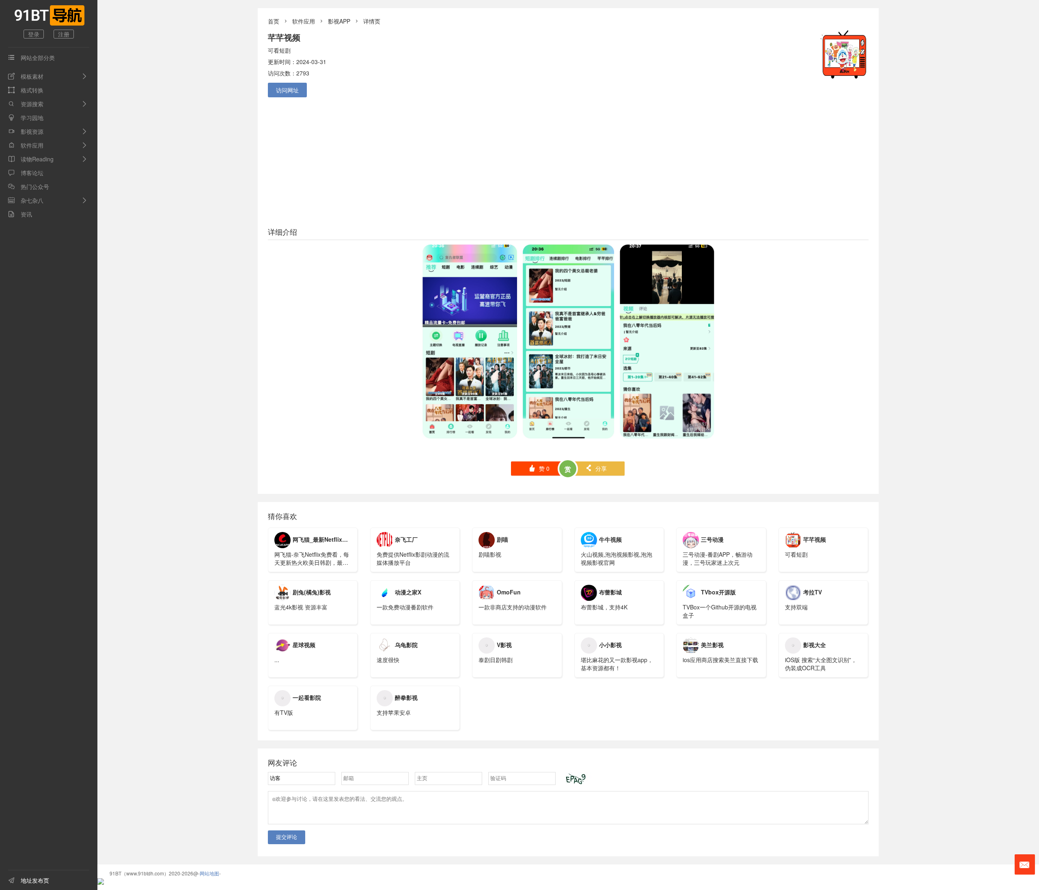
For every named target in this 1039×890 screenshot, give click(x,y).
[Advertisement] (568, 160)
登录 (33, 34)
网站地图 (209, 873)
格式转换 (25, 90)
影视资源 (25, 131)
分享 (596, 468)
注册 (63, 34)
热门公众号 (28, 186)
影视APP (339, 21)
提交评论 (286, 837)
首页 (273, 21)
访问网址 (287, 90)
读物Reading (31, 159)
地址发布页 (28, 880)
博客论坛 (25, 173)
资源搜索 (25, 104)
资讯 (20, 214)
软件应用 (25, 145)
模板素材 (25, 76)
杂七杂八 (25, 200)
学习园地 (25, 118)
